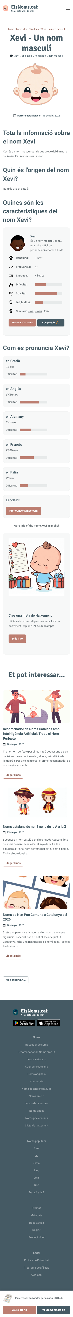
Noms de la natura (37, 1103)
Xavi (30, 311)
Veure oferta (19, 1310)
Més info (17, 639)
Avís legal (36, 1275)
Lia (36, 1156)
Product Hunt (36, 1237)
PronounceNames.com (23, 511)
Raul (36, 1148)
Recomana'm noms (22, 322)
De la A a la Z (36, 1192)
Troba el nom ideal (18, 29)
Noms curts (37, 1081)
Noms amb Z (36, 1096)
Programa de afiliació (36, 1268)
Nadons (34, 29)
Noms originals (36, 1074)
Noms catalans (36, 1059)
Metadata (36, 1215)
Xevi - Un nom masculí (53, 29)
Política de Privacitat (36, 1260)
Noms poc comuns (36, 1118)
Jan (36, 1178)
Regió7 (36, 1230)
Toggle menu (69, 9)
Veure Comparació (53, 1310)
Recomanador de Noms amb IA (36, 1052)
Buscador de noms (36, 1045)
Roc (36, 1185)
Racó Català (36, 1223)
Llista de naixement (36, 1126)
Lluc (36, 1170)
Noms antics (36, 1111)
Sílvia (36, 1163)
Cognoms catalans (36, 1067)
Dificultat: (11, 374)
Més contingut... (16, 980)
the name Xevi (38, 526)
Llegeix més (13, 775)
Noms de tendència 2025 (37, 1089)
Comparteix (48, 322)
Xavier (38, 311)
